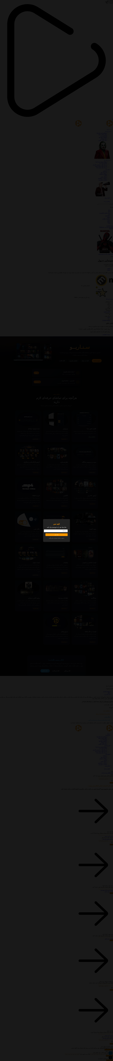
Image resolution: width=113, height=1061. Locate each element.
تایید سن (56, 534)
